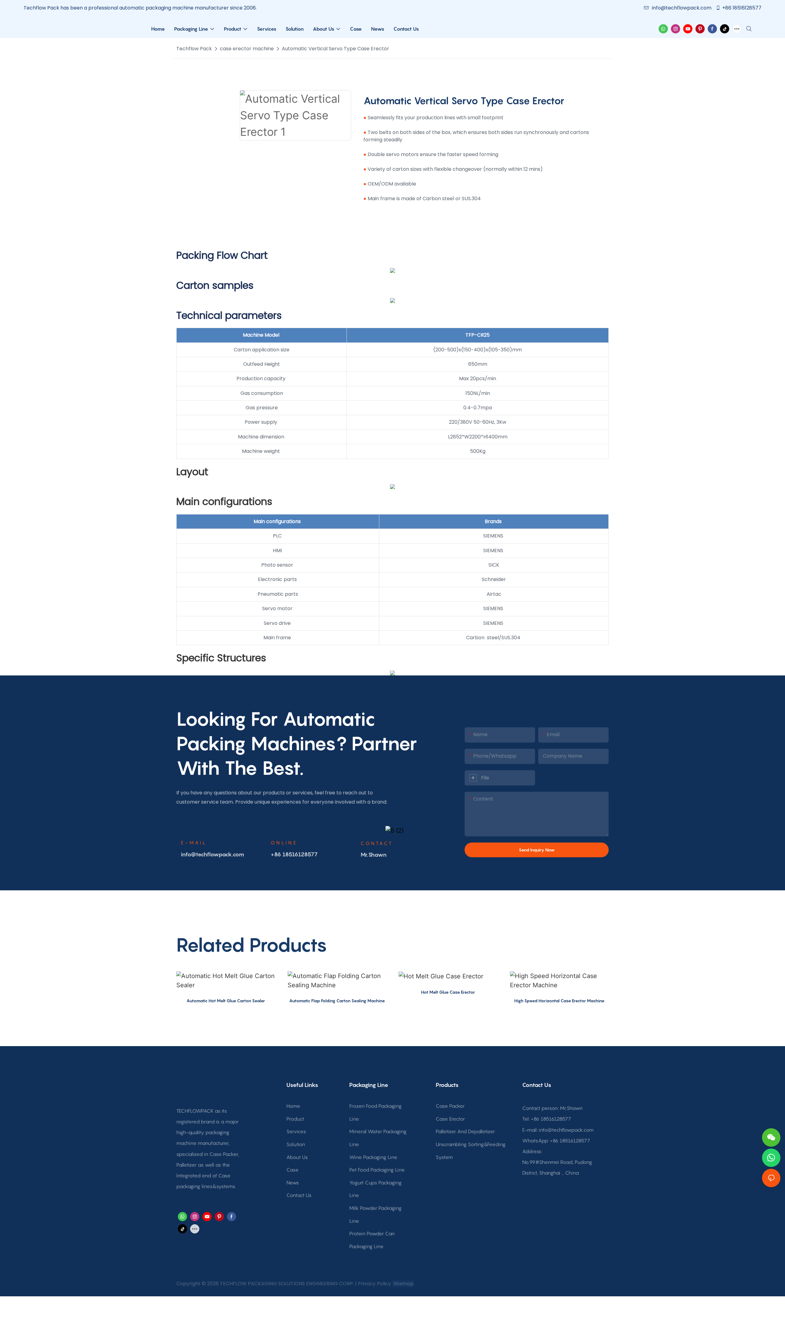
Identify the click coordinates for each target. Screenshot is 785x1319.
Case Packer (450, 1106)
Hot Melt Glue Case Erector (448, 992)
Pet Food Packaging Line (377, 1170)
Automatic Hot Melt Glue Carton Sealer (225, 1000)
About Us (297, 1157)
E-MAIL (194, 842)
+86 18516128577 (741, 7)
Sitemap (403, 1283)
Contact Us (299, 1195)
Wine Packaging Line (373, 1157)
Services (296, 1131)
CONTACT (377, 843)
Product (295, 1119)
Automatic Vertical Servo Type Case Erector (335, 48)
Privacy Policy (374, 1283)
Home (293, 1106)
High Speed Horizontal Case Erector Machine (559, 1000)
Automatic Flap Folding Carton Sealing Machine (337, 1000)
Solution (295, 1144)
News (292, 1182)
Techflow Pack (194, 48)
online (284, 842)
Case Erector (450, 1119)
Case (292, 1170)
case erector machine (247, 48)
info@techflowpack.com (682, 7)
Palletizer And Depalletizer (465, 1131)
